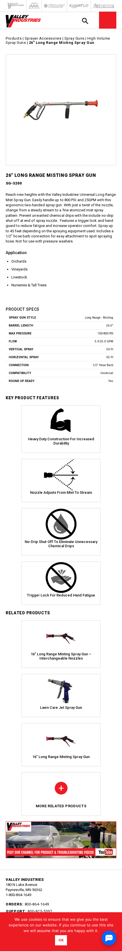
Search (85, 20)
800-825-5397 (40, 911)
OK (61, 940)
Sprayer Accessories (43, 38)
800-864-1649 (37, 904)
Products (14, 38)
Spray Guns (74, 38)
